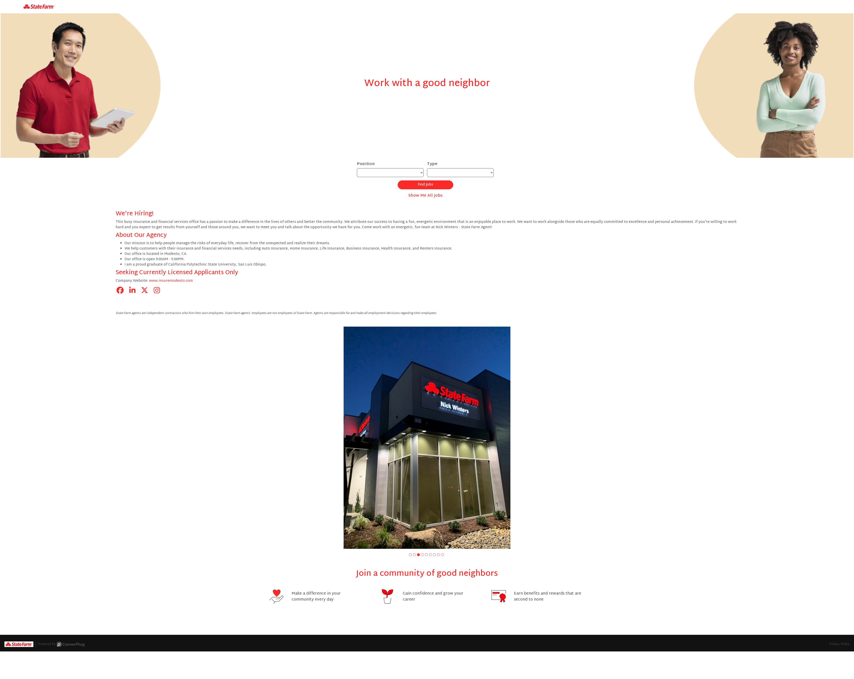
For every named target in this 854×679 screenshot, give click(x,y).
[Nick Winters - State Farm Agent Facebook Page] (120, 291)
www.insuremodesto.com (171, 281)
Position (366, 164)
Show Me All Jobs (425, 196)
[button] (410, 554)
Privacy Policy (839, 644)
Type (432, 164)
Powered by (47, 644)
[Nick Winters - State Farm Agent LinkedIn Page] (132, 291)
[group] (427, 438)
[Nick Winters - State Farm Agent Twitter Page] (144, 291)
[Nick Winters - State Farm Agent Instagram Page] (156, 291)
